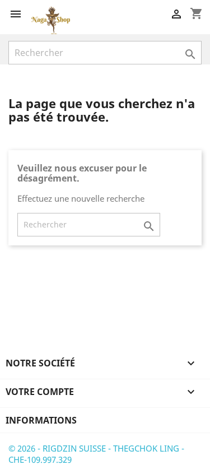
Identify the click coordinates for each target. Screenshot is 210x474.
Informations (41, 420)
